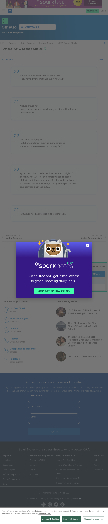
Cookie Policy (44, 514)
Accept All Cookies (50, 519)
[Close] (104, 511)
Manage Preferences (93, 519)
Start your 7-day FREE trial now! (54, 291)
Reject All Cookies (71, 519)
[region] (54, 515)
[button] (88, 245)
